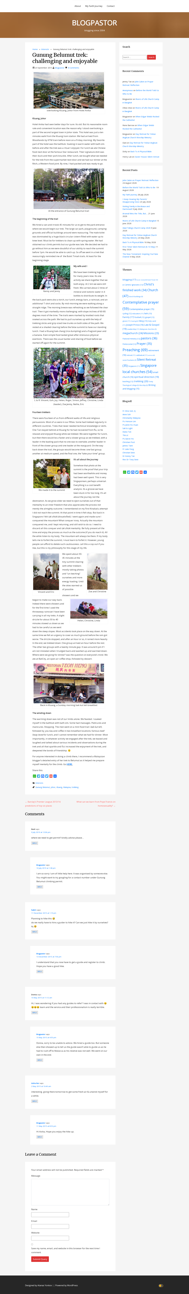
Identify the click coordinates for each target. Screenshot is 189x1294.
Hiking (143, 321)
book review (142, 280)
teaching (128, 381)
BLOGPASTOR (94, 22)
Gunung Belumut (42, 787)
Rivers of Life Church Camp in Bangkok (139, 220)
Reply (35, 843)
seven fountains (129, 360)
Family (128, 317)
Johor (53, 787)
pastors (149, 338)
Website (35, 1232)
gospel (149, 317)
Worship (143, 385)
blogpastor (60, 68)
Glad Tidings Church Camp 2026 (137, 228)
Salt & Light (128, 428)
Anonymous (128, 90)
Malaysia (67, 787)
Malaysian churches (148, 329)
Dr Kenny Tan (129, 456)
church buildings (136, 296)
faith (148, 313)
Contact (111, 5)
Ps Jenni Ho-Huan (130, 424)
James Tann (128, 445)
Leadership (133, 329)
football (139, 317)
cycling (127, 313)
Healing (134, 321)
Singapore (134, 366)
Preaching (135, 349)
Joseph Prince (135, 324)
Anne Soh (127, 414)
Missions (151, 333)
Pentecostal (129, 344)
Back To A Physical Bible (141, 151)
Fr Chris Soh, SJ (129, 411)
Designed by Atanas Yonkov (38, 1285)
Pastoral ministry (131, 338)
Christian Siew (129, 452)
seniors (151, 355)
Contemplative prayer (141, 309)
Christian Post (129, 442)
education (138, 313)
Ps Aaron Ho (128, 438)
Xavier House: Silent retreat (147, 156)
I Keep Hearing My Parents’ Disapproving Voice (135, 200)
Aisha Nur (35, 1083)
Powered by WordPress (66, 1285)
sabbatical (142, 355)
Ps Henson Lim (129, 421)
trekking (75, 787)
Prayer (144, 344)
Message (35, 1175)
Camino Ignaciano (134, 284)
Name (34, 1209)
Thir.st (125, 435)
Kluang (59, 787)
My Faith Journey (93, 5)
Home (35, 49)
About (78, 5)
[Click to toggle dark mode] (161, 1285)
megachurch (133, 333)
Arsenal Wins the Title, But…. (135, 213)
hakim (33, 910)
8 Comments (73, 68)
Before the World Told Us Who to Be (139, 187)
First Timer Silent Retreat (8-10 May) (139, 246)
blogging (129, 279)
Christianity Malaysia (131, 418)
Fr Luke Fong (128, 449)
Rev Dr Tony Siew (130, 459)
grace (126, 321)
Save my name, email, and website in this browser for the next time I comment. (65, 1250)
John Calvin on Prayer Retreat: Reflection (140, 180)
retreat (131, 355)
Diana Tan (127, 431)
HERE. (70, 764)
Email (34, 1220)
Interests (45, 49)
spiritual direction (146, 376)
